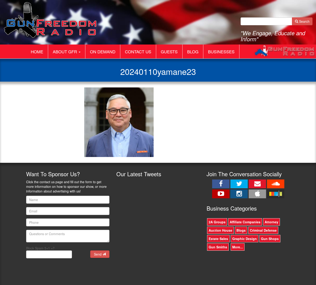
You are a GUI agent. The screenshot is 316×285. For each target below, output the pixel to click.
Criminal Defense (263, 230)
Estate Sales (218, 238)
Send (98, 254)
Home (37, 51)
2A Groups (217, 222)
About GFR (65, 51)
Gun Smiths (218, 247)
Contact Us (138, 51)
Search (304, 21)
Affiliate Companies (245, 222)
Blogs (241, 230)
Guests (169, 51)
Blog (192, 51)
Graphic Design (244, 238)
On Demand (102, 51)
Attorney (271, 222)
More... (237, 247)
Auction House (220, 230)
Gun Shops (270, 238)
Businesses (221, 51)
